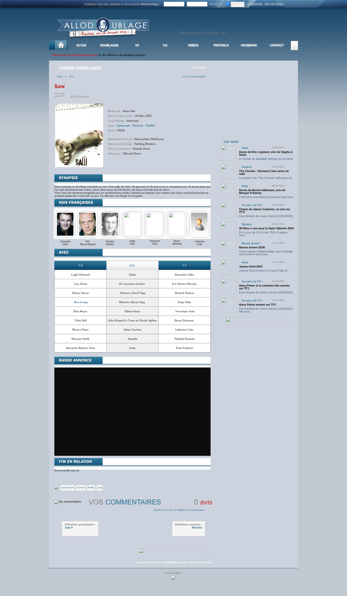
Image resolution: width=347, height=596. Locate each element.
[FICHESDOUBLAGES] (81, 67)
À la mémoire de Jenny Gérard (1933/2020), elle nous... (266, 217)
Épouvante (123, 125)
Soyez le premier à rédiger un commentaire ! (180, 509)
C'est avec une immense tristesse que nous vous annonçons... (266, 198)
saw (99, 487)
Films (61, 76)
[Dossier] (247, 224)
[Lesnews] (231, 141)
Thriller (150, 125)
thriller (91, 487)
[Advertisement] (257, 106)
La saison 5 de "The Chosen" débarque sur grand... (265, 179)
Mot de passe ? (275, 4)
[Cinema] (246, 166)
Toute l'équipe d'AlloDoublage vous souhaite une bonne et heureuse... (266, 253)
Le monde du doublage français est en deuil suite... (265, 160)
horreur (80, 487)
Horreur (138, 125)
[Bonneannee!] (251, 243)
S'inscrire (255, 4)
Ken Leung (81, 302)
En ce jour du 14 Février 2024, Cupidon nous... (263, 234)
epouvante (67, 487)
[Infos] (245, 147)
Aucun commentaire (194, 76)
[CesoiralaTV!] (252, 205)
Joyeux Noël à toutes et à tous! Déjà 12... (264, 270)
